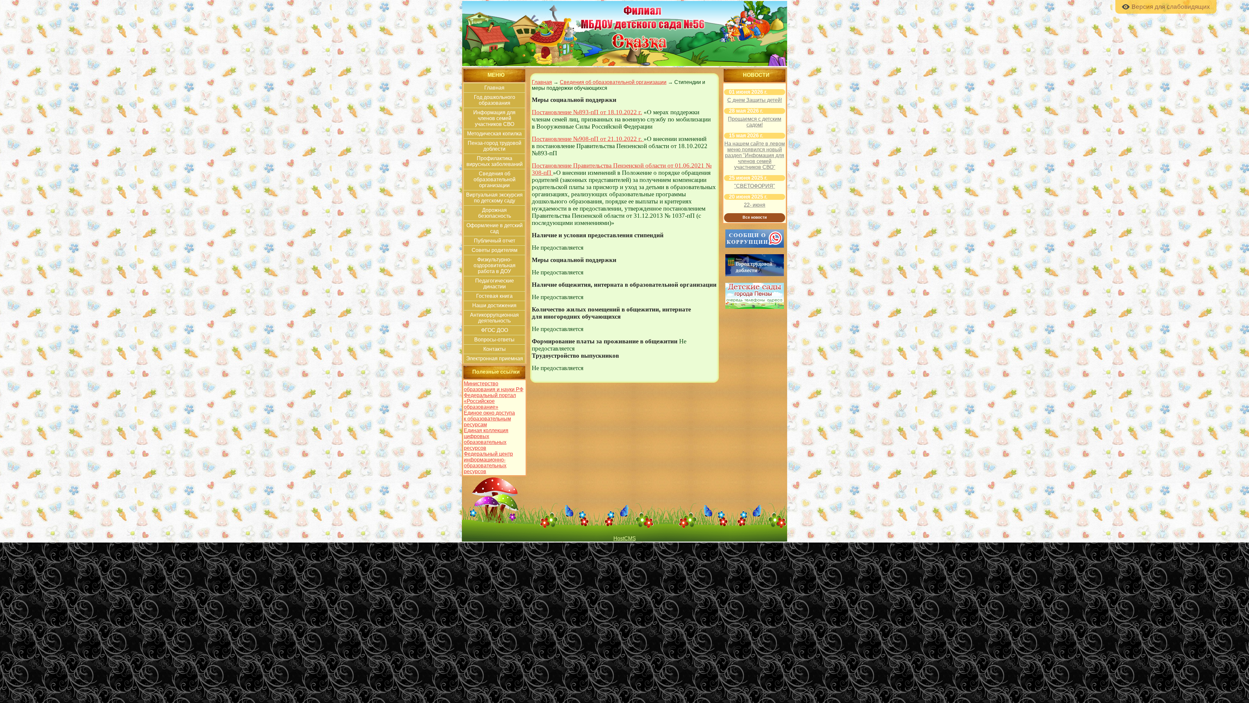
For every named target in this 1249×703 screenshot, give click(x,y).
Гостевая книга (494, 296)
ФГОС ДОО (494, 330)
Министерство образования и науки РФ (493, 386)
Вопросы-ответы (494, 339)
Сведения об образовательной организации (495, 179)
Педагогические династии (494, 283)
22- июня (754, 205)
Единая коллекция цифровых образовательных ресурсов (486, 439)
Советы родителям (494, 250)
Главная (494, 87)
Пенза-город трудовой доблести (494, 146)
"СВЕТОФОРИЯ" (754, 186)
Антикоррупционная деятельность (494, 318)
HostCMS (624, 538)
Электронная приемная (494, 358)
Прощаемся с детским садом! (754, 122)
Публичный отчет (494, 240)
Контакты (494, 349)
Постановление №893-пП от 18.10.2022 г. (587, 112)
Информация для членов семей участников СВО (494, 118)
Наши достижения (494, 305)
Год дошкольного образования (494, 100)
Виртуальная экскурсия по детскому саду (494, 197)
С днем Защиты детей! (754, 100)
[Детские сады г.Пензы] (754, 307)
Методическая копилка (494, 133)
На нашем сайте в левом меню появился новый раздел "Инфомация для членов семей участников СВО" (754, 155)
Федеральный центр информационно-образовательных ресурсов (488, 462)
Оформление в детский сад (494, 228)
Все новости (755, 217)
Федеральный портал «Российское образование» (490, 401)
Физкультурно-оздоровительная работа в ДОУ (495, 265)
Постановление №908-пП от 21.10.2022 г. (588, 138)
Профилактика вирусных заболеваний (494, 161)
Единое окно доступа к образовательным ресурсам (489, 418)
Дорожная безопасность (494, 213)
